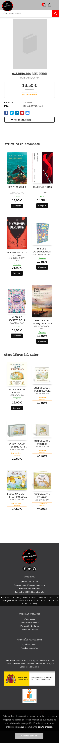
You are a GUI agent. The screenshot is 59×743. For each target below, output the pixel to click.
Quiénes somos (29, 644)
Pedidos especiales (29, 648)
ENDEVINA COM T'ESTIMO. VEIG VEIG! (42, 389)
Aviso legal (29, 619)
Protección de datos (29, 626)
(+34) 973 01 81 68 (29, 581)
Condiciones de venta (29, 622)
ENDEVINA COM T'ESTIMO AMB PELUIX (17, 445)
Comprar (17, 205)
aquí (21, 726)
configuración (45, 726)
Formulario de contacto (29, 588)
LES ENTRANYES (17, 187)
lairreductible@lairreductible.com (29, 585)
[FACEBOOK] (24, 568)
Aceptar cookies (29, 735)
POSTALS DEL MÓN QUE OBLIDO (42, 322)
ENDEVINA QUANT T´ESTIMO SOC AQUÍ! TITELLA (17, 495)
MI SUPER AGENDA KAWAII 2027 (42, 250)
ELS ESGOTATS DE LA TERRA (17, 254)
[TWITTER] (29, 568)
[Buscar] (55, 13)
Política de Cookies (29, 629)
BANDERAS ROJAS (42, 187)
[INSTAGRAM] (34, 568)
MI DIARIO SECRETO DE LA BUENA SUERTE (16, 319)
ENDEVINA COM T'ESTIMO (17, 391)
